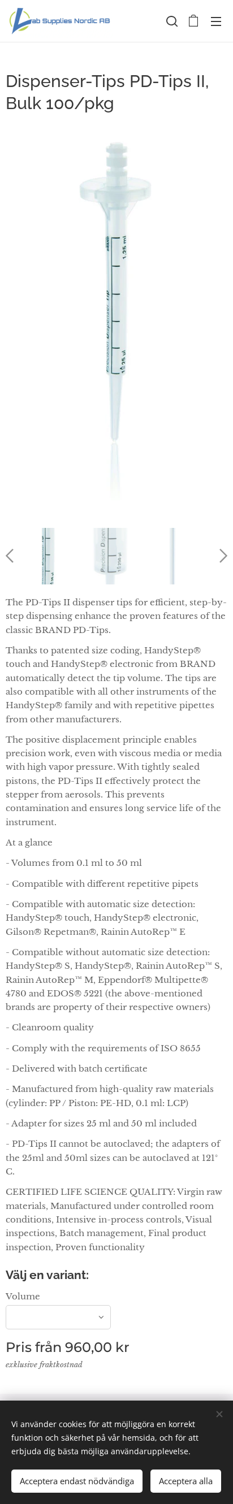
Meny (216, 21)
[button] (170, 21)
